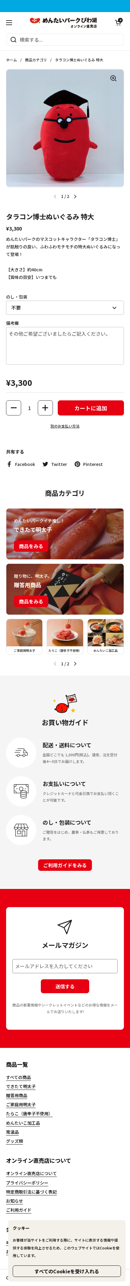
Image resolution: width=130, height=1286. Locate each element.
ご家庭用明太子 (21, 1104)
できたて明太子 (21, 1086)
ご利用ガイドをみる (65, 865)
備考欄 (12, 323)
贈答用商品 (16, 1095)
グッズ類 (14, 1141)
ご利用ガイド (18, 1210)
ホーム (11, 59)
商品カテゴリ (36, 59)
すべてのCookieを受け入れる (66, 1271)
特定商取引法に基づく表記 (31, 1192)
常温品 (12, 1132)
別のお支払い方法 (65, 425)
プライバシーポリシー (27, 1183)
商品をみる (31, 546)
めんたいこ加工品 (23, 1123)
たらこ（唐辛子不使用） (29, 1113)
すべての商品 (18, 1077)
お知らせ (14, 1201)
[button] (118, 23)
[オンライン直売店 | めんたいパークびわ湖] (63, 23)
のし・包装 (16, 297)
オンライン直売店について (31, 1173)
